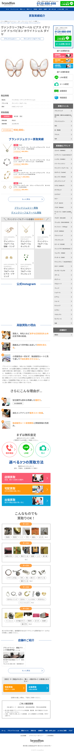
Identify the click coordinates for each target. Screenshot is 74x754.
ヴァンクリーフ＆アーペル (32, 39)
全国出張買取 (33, 688)
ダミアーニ (57, 279)
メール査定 (64, 84)
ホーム (7, 9)
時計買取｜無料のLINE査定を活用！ (63, 116)
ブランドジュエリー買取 (26, 207)
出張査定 (63, 91)
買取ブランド (29, 9)
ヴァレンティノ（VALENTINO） (63, 262)
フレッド (57, 288)
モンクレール (58, 319)
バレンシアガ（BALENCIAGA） (63, 249)
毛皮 (56, 323)
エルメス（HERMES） (60, 150)
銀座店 (56, 335)
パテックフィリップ (60, 181)
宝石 (56, 126)
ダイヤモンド (58, 190)
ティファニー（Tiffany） (61, 227)
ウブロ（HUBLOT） (60, 185)
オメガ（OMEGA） (60, 231)
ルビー (56, 198)
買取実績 (35, 9)
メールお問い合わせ (63, 44)
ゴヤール (57, 275)
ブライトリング (59, 235)
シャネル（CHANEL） (60, 159)
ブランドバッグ (59, 111)
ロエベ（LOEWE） (59, 266)
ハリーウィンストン (60, 163)
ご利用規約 (50, 736)
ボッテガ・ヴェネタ (60, 270)
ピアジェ (57, 297)
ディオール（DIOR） (60, 257)
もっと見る (26, 670)
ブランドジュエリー (10, 39)
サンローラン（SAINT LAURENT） (63, 212)
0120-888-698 (63, 31)
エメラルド (57, 194)
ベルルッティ (58, 314)
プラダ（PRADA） (59, 207)
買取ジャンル (22, 9)
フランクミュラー (59, 240)
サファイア (57, 305)
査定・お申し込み (52, 9)
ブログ (66, 9)
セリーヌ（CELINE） (60, 244)
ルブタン (57, 310)
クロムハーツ (58, 284)
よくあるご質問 (60, 9)
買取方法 (40, 9)
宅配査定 (63, 97)
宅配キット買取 (10, 688)
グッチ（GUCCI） (59, 203)
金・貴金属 (57, 130)
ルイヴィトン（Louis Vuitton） (63, 155)
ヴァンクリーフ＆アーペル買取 (26, 212)
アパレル (57, 134)
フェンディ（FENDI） (60, 253)
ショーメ (57, 301)
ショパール (57, 292)
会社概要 (23, 736)
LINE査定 (64, 77)
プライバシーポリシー (36, 736)
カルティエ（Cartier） (61, 172)
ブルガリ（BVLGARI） (60, 218)
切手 (56, 139)
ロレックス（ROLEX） (60, 177)
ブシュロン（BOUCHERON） (62, 222)
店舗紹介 (45, 9)
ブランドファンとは (14, 9)
